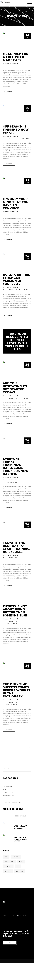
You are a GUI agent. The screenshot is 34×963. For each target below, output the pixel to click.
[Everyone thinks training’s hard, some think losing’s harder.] (17, 445)
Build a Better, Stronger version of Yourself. (16, 279)
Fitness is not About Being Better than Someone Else (15, 611)
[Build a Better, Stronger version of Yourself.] (17, 261)
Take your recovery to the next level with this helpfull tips (17, 341)
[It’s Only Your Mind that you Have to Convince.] (17, 185)
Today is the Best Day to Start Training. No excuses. (16, 547)
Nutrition (26, 138)
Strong (8, 871)
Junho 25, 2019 (11, 214)
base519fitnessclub (11, 64)
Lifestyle (25, 66)
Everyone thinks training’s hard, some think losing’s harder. (15, 466)
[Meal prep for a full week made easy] (17, 40)
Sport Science (11, 560)
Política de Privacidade (10, 916)
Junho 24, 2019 (11, 289)
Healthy (8, 866)
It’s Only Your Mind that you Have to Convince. (15, 203)
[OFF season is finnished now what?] (17, 113)
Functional (9, 861)
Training (19, 871)
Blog (5, 783)
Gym (20, 861)
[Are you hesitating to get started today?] (17, 369)
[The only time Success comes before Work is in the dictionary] (17, 670)
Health (6, 789)
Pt (18, 866)
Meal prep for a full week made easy (15, 57)
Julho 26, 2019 (11, 66)
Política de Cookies (24, 916)
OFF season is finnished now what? (16, 129)
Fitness (25, 214)
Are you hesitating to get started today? (15, 387)
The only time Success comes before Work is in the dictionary (16, 690)
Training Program (13, 482)
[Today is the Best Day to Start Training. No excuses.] (17, 529)
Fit (6, 856)
